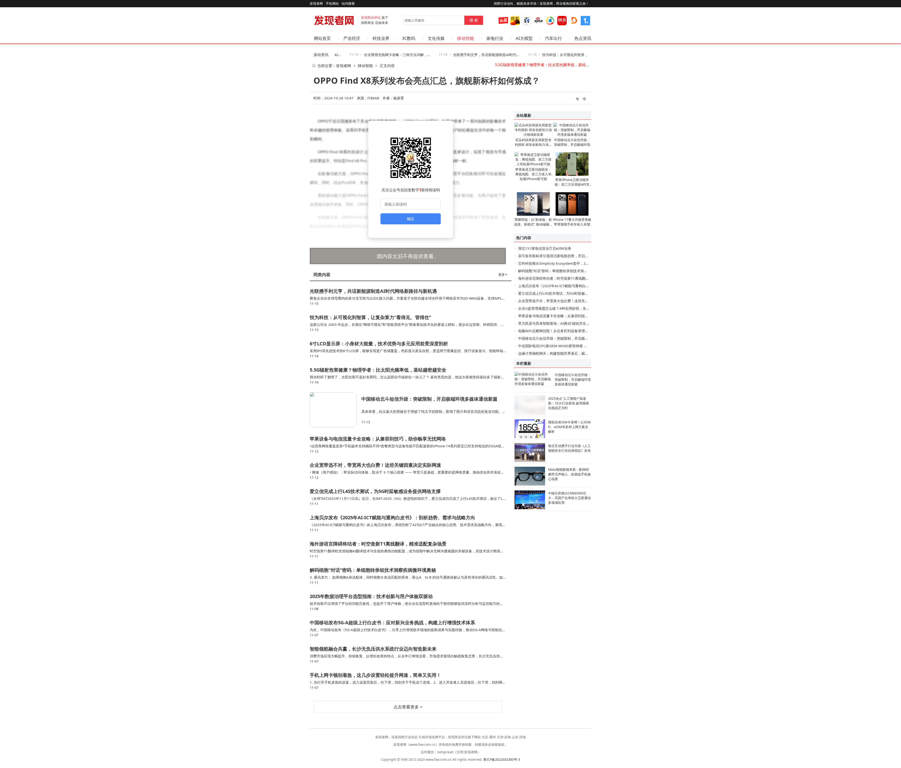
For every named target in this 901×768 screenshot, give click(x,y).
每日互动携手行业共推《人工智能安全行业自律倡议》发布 (569, 448)
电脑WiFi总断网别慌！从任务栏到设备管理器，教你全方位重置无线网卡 (574, 330)
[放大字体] (578, 98)
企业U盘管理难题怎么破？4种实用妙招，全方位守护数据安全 (566, 308)
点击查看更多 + (407, 707)
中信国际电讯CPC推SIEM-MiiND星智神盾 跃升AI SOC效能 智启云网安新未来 (578, 345)
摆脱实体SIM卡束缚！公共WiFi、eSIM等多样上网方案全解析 (569, 427)
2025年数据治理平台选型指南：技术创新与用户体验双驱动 (371, 596)
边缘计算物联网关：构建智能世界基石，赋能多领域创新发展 (565, 353)
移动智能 (365, 65)
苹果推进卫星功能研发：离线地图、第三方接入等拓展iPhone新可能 (533, 174)
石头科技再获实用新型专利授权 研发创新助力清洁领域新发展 (533, 144)
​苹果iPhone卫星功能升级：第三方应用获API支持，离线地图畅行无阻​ (572, 184)
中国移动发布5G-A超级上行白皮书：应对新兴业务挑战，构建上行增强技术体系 (392, 622)
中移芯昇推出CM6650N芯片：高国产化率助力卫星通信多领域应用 (569, 498)
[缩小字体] (584, 98)
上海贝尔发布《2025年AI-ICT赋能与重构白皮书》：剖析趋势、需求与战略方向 (392, 517)
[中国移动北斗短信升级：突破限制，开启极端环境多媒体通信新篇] (335, 409)
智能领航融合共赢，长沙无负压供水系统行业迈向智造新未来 (373, 649)
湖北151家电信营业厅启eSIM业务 (544, 248)
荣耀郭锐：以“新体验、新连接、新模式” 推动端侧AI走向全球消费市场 (533, 224)
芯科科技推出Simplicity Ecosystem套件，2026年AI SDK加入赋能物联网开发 (578, 263)
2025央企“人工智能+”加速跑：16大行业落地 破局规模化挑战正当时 (568, 403)
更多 (502, 274)
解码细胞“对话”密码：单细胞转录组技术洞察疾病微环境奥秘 (373, 570)
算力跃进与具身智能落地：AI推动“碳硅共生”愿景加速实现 (563, 323)
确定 (410, 218)
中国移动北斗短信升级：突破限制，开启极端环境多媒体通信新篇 (549, 65)
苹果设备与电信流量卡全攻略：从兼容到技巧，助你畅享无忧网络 (378, 439)
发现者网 (343, 65)
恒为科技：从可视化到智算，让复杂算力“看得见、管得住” (370, 317)
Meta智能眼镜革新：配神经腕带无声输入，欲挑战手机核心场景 (569, 474)
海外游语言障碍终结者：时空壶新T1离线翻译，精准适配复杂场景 (378, 544)
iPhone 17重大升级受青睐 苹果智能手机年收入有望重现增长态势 (572, 224)
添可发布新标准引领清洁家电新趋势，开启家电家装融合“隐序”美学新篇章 (575, 255)
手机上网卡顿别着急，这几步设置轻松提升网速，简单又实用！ (375, 675)
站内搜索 (348, 3)
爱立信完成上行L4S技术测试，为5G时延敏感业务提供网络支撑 (375, 491)
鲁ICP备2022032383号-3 (501, 759)
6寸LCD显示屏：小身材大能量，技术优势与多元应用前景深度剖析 (379, 343)
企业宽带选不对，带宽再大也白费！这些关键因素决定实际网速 (375, 465)
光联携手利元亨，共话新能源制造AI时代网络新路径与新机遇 (373, 291)
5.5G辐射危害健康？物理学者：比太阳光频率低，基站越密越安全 (378, 370)
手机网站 (332, 3)
